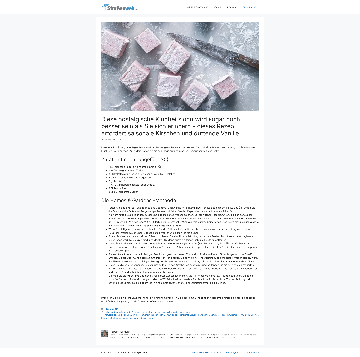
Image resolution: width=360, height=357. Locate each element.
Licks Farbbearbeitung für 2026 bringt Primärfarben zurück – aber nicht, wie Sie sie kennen (147, 312)
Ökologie (231, 7)
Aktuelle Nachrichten (197, 7)
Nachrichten (253, 352)
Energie (217, 7)
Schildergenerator (235, 352)
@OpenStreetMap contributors (207, 352)
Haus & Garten (248, 7)
